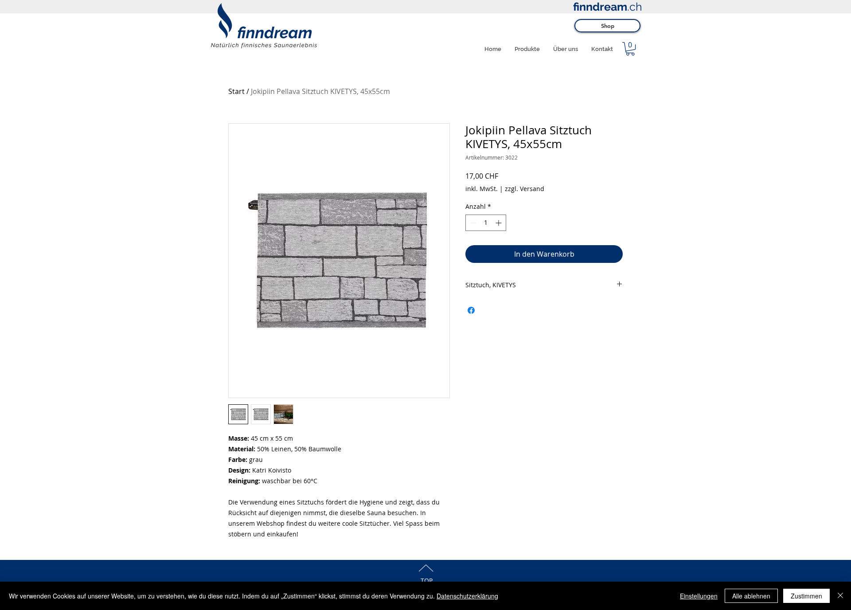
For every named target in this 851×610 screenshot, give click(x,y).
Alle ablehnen (751, 595)
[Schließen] (840, 596)
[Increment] (499, 223)
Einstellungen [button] (699, 595)
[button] (630, 48)
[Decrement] (472, 223)
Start (236, 91)
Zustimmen (806, 595)
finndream (600, 6)
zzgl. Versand (524, 188)
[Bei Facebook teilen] (471, 310)
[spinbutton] (486, 223)
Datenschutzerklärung (467, 595)
